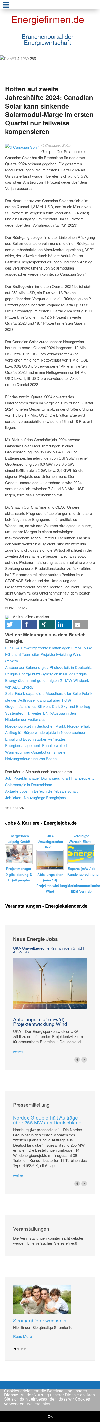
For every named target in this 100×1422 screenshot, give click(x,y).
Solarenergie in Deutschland (28, 784)
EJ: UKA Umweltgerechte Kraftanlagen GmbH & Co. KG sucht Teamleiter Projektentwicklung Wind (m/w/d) (49, 654)
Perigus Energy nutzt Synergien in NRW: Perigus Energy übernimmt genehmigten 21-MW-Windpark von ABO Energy (47, 680)
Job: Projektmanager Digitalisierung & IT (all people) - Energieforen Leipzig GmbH (50, 778)
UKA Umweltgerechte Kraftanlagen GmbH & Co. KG (48, 949)
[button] (13, 624)
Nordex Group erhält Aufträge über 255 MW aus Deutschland (47, 1120)
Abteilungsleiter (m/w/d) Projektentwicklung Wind (40, 1021)
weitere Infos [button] (38, 1404)
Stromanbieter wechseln (39, 1320)
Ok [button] (50, 1416)
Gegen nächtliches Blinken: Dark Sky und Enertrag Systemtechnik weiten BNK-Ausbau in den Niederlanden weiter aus (47, 713)
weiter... (19, 1051)
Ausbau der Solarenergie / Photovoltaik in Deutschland (50, 667)
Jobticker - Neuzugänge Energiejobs (35, 797)
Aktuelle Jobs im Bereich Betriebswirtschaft (41, 791)
